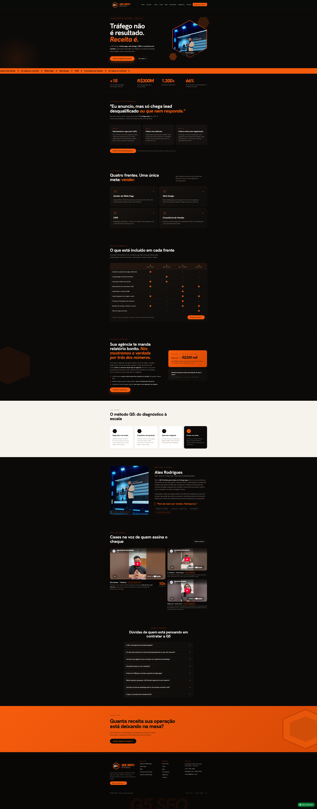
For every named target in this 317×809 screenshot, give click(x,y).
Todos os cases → (199, 541)
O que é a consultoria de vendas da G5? (158, 694)
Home (143, 4)
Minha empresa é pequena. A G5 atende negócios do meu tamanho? (158, 680)
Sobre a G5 (165, 763)
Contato (188, 4)
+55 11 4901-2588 (190, 768)
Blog (166, 4)
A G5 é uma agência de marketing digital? (158, 645)
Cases (156, 4)
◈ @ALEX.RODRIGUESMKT (163, 512)
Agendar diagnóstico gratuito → (123, 741)
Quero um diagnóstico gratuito (122, 58)
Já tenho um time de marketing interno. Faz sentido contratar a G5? (158, 687)
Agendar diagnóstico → (118, 783)
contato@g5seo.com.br (191, 774)
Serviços (149, 4)
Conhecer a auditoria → (120, 390)
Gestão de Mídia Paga (146, 763)
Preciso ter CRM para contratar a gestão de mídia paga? (158, 673)
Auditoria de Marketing (146, 774)
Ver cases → (142, 58)
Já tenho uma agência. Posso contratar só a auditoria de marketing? (158, 659)
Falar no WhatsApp (307, 805)
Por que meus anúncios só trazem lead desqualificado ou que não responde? (158, 652)
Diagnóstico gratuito (200, 4)
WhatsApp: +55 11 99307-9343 (193, 771)
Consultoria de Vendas (146, 772)
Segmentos (181, 4)
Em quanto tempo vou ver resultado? (158, 666)
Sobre (161, 4)
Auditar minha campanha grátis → (123, 151)
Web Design (143, 766)
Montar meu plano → (196, 317)
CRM (141, 769)
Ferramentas (172, 4)
